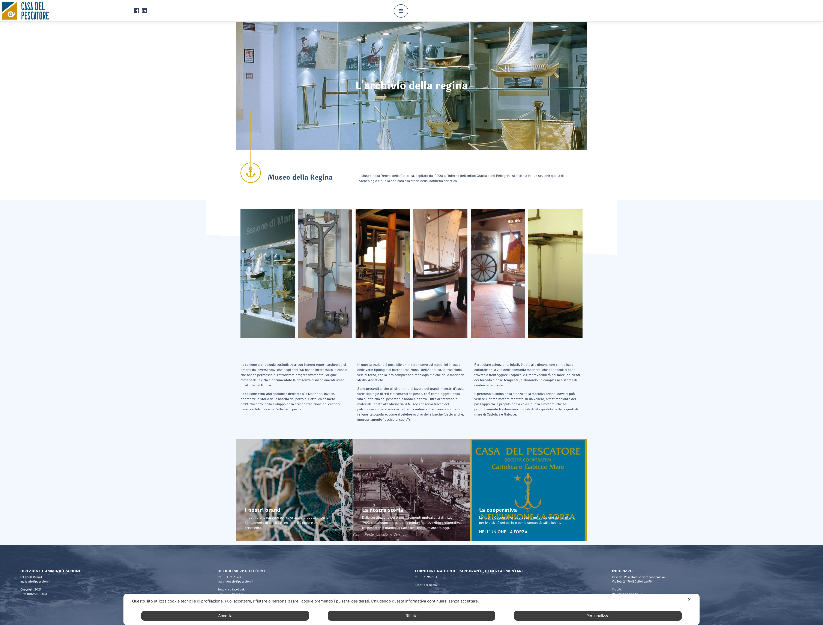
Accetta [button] (225, 615)
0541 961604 (428, 577)
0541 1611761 (33, 577)
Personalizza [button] (597, 615)
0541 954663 (231, 577)
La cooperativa (498, 510)
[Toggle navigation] (401, 11)
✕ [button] (689, 599)
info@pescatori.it (38, 581)
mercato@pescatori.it (239, 581)
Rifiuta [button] (411, 615)
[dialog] (411, 609)
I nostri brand (262, 510)
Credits (617, 589)
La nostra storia (382, 510)
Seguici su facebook (231, 589)
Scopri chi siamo (426, 585)
